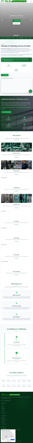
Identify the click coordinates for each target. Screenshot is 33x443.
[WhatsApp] (10, 401)
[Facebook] (2, 401)
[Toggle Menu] (31, 1)
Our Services (16, 20)
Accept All (12, 439)
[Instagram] (8, 401)
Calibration (3, 408)
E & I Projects (3, 420)
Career (3, 411)
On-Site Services (4, 419)
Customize (3, 439)
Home (2, 405)
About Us (3, 406)
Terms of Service (18, 441)
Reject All (8, 439)
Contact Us (16, 23)
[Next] (31, 20)
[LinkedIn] (6, 401)
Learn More (16, 157)
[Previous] (2, 20)
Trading (3, 422)
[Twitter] (4, 401)
